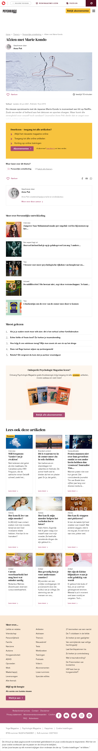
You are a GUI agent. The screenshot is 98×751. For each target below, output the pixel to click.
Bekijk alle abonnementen (49, 414)
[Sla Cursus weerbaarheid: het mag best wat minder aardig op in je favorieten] (30, 555)
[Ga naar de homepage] (10, 11)
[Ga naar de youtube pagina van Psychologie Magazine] (74, 715)
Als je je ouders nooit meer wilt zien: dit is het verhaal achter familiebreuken (44, 331)
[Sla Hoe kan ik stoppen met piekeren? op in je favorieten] (89, 499)
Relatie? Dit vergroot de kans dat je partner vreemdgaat (35, 355)
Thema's (16, 34)
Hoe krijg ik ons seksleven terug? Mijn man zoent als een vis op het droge (43, 343)
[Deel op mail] (86, 178)
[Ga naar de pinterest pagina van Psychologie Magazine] (89, 715)
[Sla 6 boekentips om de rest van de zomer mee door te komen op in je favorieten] (18, 302)
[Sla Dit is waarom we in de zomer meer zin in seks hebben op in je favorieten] (59, 437)
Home (8, 34)
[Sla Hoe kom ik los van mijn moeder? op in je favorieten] (30, 499)
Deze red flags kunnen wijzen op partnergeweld (31, 349)
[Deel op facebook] (82, 178)
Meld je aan (14, 698)
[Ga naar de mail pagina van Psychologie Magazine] (66, 715)
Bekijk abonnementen (78, 11)
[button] (91, 3)
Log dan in (50, 148)
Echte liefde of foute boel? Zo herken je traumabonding (35, 337)
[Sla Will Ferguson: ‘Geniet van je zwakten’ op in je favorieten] (30, 437)
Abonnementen (21, 148)
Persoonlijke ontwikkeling (31, 34)
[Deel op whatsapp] (91, 178)
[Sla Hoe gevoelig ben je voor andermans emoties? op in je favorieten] (59, 555)
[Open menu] (93, 10)
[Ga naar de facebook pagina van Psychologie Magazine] (59, 715)
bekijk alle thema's (45, 169)
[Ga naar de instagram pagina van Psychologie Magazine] (81, 715)
